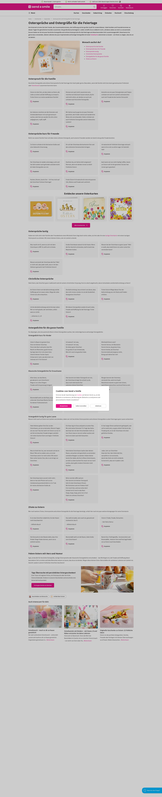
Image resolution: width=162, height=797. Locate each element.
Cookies (79, 395)
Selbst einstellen (81, 406)
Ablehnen (98, 406)
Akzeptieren (64, 406)
